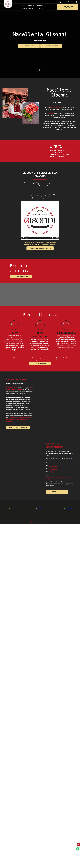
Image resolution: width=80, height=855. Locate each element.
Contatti (41, 8)
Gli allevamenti (41, 363)
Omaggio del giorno (69, 7)
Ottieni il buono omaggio (41, 248)
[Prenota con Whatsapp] (77, 848)
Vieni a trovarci (52, 46)
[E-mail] (78, 844)
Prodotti (40, 6)
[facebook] (73, 1)
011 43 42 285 (65, 1)
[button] (28, 522)
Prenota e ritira (22, 276)
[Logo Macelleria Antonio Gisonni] (8, 4)
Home (22, 6)
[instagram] (76, 1)
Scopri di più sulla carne (18, 427)
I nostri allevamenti (28, 8)
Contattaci (29, 46)
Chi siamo (31, 6)
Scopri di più (57, 492)
